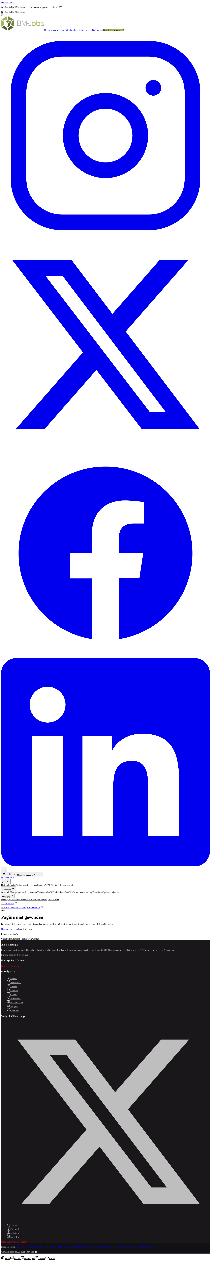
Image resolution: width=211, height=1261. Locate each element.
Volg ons (48, 899)
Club (4, 882)
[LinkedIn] (105, 865)
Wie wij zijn (6, 899)
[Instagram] (105, 239)
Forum (11, 877)
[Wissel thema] (11, 874)
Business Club (27, 899)
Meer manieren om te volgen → (15, 1242)
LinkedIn (14, 1237)
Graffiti (49, 892)
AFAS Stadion (51, 885)
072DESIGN (21, 1247)
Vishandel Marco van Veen (125, 1247)
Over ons (6, 897)
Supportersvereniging (82, 892)
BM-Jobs (61, 1247)
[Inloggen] (4, 875)
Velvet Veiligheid (147, 1247)
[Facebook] (105, 657)
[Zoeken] (4, 869)
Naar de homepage (9, 929)
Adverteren (39, 899)
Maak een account (25, 875)
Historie (4, 885)
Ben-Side (69, 892)
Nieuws (4, 877)
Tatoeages (41, 892)
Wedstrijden (6, 939)
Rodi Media (50, 1247)
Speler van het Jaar (111, 892)
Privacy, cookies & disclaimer (14, 955)
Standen (41, 885)
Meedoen (16, 899)
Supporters (6, 889)
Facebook (14, 1229)
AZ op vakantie (30, 892)
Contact (55, 899)
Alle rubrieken (7, 903)
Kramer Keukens (104, 1247)
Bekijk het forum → (10, 966)
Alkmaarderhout (65, 885)
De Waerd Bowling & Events (80, 1247)
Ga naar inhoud (8, 2)
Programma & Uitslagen (26, 885)
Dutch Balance (36, 1247)
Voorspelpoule (16, 892)
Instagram (14, 1233)
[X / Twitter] (105, 448)
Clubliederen (59, 892)
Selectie (11, 885)
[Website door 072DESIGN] (42, 1252)
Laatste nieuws (25, 929)
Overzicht (5, 892)
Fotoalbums (97, 892)
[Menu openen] (40, 874)
